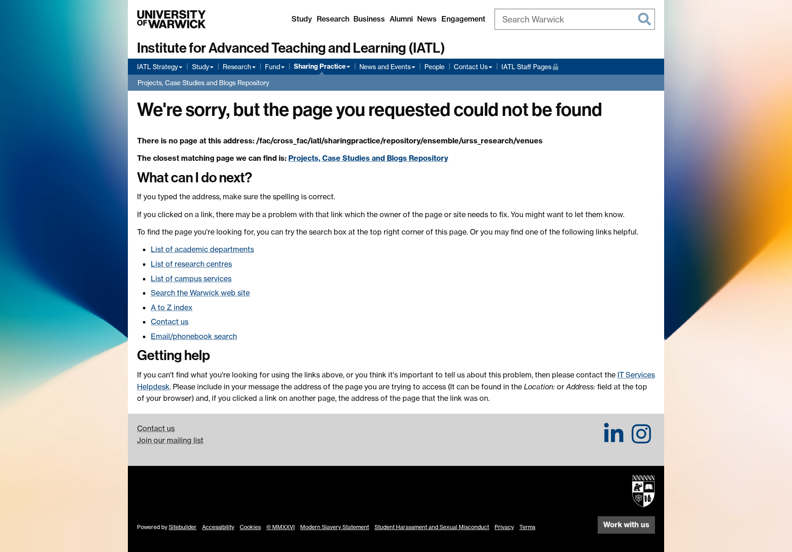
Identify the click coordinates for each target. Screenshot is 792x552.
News (427, 18)
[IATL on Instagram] (641, 439)
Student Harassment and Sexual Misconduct (431, 527)
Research (333, 18)
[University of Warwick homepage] (171, 19)
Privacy (504, 527)
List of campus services (191, 278)
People (434, 67)
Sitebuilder (183, 527)
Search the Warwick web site (200, 292)
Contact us (169, 321)
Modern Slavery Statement (334, 527)
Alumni (401, 18)
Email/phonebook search (194, 336)
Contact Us (471, 67)
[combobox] (575, 19)
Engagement (463, 18)
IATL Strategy (157, 67)
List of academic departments (202, 249)
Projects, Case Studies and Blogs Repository (203, 83)
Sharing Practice (320, 66)
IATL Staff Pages (529, 66)
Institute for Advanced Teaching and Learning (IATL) (291, 48)
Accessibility (218, 527)
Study (302, 18)
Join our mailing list (170, 440)
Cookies (250, 527)
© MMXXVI (280, 527)
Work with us (626, 524)
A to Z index (171, 307)
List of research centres (191, 263)
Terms (527, 527)
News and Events (385, 67)
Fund (272, 67)
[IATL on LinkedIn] (613, 439)
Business (369, 18)
